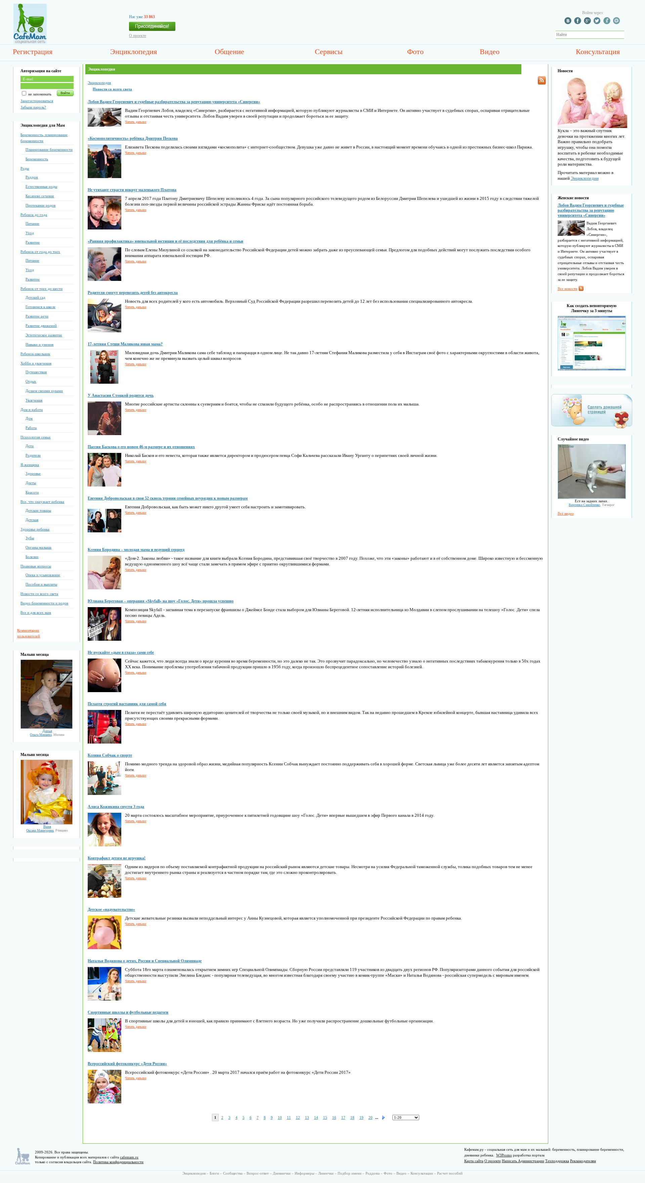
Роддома (373, 1173)
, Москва (47, 734)
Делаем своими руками (44, 391)
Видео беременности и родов (44, 603)
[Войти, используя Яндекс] (607, 23)
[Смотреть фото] (46, 727)
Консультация (598, 51)
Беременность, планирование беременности (44, 138)
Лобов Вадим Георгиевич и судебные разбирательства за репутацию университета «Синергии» (174, 101)
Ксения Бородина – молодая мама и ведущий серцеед (136, 549)
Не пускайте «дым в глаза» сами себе (121, 652)
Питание (32, 223)
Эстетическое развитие (44, 335)
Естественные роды (41, 186)
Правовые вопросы (35, 566)
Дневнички (282, 1173)
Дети (30, 446)
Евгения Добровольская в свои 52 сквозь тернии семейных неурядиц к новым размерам (168, 498)
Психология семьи (35, 437)
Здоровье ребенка (34, 529)
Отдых (31, 381)
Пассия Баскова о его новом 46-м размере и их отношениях (141, 447)
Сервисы (329, 51)
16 (334, 1117)
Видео (490, 51)
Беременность (37, 159)
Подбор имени (349, 1173)
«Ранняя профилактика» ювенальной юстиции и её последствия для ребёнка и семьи (165, 241)
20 (371, 1117)
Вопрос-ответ (258, 1173)
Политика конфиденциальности (118, 1162)
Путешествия (36, 372)
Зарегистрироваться (36, 101)
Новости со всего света (39, 594)
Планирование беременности (49, 149)
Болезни (32, 557)
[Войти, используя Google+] (588, 23)
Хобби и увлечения (35, 363)
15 (325, 1117)
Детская (32, 520)
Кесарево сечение (40, 196)
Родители (33, 455)
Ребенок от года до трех (40, 252)
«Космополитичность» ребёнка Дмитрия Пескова (133, 138)
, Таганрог (591, 505)
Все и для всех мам (35, 612)
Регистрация (32, 51)
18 (352, 1117)
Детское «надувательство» (111, 909)
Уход (30, 233)
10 (280, 1117)
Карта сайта (473, 1161)
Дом (29, 418)
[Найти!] (628, 35)
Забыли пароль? (33, 107)
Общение (229, 51)
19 (361, 1117)
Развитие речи (37, 316)
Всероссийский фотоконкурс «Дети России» (127, 1063)
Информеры (304, 1173)
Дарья (47, 731)
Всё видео (566, 513)
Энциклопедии (585, 178)
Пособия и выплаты (41, 584)
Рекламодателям (583, 1161)
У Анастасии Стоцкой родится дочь (121, 395)
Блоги (214, 1173)
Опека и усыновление (43, 575)
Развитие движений (41, 326)
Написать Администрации (523, 1161)
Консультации (422, 1173)
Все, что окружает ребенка (42, 502)
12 (298, 1117)
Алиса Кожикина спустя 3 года (116, 806)
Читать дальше (135, 122)
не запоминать (39, 94)
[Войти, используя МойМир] (617, 23)
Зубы (30, 538)
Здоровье (33, 473)
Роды (24, 168)
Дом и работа (31, 410)
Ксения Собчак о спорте (110, 755)
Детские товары (38, 510)
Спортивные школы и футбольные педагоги (128, 1012)
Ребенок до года (33, 215)
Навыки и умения (39, 344)
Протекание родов (40, 205)
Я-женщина (29, 465)
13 (307, 1117)
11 (289, 1117)
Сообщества (233, 1173)
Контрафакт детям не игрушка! (116, 858)
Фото (415, 51)
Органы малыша (38, 547)
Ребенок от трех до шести (41, 289)
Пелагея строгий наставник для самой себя (127, 704)
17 (343, 1117)
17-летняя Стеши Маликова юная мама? (125, 344)
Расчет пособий (450, 1173)
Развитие (33, 242)
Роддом (32, 177)
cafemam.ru (129, 1157)
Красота (32, 492)
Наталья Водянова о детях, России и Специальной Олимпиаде (145, 961)
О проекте (137, 35)
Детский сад (35, 297)
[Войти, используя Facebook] (578, 23)
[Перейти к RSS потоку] (542, 80)
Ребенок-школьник (35, 354)
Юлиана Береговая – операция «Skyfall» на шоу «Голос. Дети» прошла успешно (160, 601)
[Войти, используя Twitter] (598, 23)
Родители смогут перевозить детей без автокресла (133, 292)
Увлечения (34, 400)
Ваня (47, 827)
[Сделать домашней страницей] (591, 428)
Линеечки (326, 1173)
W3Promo (504, 1155)
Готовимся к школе (40, 307)
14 (316, 1117)
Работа (31, 428)
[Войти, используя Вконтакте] (568, 23)
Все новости (567, 289)
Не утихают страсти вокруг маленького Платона (132, 189)
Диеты (31, 483)
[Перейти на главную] (30, 43)
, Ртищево (47, 830)
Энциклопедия (133, 51)
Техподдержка (557, 1161)
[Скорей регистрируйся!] (152, 28)
